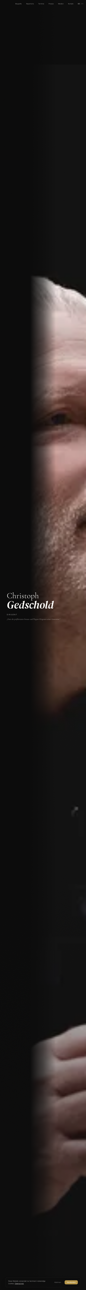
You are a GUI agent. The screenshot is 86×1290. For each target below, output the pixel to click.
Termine (41, 4)
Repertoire (30, 4)
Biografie (18, 4)
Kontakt (70, 4)
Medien (61, 4)
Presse (51, 4)
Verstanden (71, 1282)
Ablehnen (57, 1282)
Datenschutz (19, 1283)
